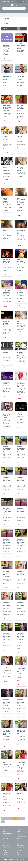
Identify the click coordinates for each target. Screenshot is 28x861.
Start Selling (6, 845)
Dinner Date (17, 15)
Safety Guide (20, 834)
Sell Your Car (6, 849)
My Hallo (20, 1)
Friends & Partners (8, 15)
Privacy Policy (6, 839)
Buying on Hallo (20, 845)
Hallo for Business (7, 847)
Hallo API (19, 838)
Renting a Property (21, 847)
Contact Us (6, 835)
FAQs (18, 840)
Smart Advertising (21, 836)
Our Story (5, 831)
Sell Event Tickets (7, 851)
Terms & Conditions (8, 837)
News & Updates (7, 833)
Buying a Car (20, 849)
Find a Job (19, 851)
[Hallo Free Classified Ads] (14, 5)
